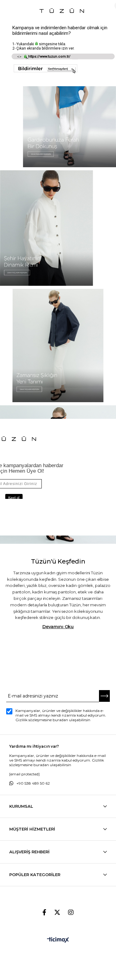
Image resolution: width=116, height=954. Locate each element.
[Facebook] (44, 912)
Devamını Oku (58, 626)
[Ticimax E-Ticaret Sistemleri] (58, 940)
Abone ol (104, 696)
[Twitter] (57, 912)
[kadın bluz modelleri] (58, 345)
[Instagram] (71, 912)
